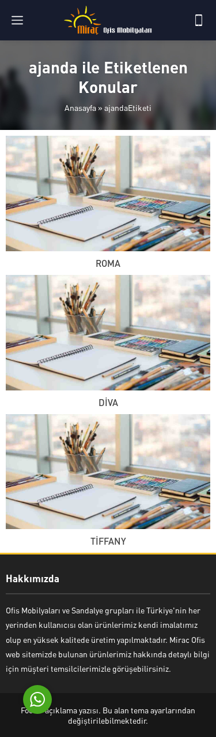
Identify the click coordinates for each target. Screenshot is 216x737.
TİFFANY (108, 541)
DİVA (108, 402)
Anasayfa (80, 107)
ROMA (108, 263)
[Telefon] (198, 20)
